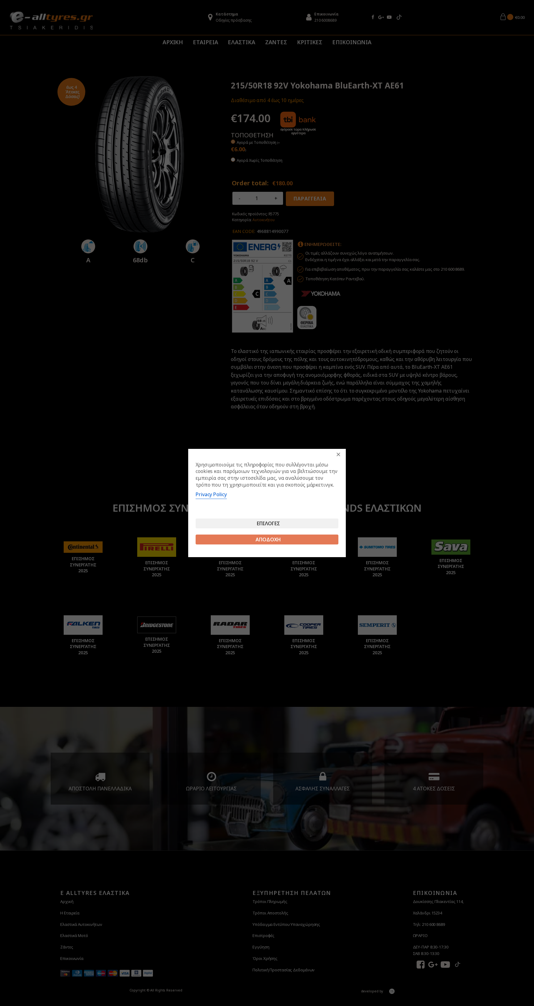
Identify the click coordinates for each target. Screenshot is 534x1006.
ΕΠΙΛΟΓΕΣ (268, 523)
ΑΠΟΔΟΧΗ (268, 539)
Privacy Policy (211, 494)
